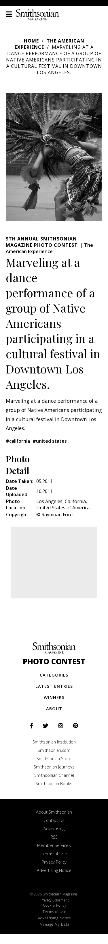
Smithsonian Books (54, 783)
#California (18, 441)
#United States (50, 441)
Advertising (54, 828)
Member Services (54, 845)
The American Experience (49, 44)
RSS (54, 837)
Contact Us (54, 820)
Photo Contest (54, 661)
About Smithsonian (54, 812)
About (54, 708)
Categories (54, 675)
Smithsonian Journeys (54, 767)
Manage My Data (54, 924)
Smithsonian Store (54, 758)
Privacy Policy (54, 862)
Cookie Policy (55, 905)
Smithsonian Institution (54, 742)
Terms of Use (54, 853)
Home (31, 41)
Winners (54, 697)
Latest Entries (54, 686)
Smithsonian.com (54, 750)
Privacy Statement (55, 900)
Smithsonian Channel (54, 775)
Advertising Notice (54, 870)
